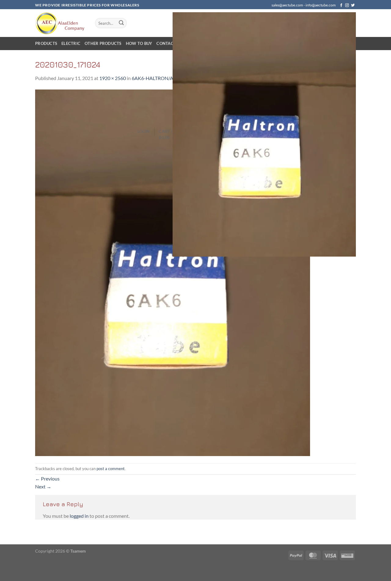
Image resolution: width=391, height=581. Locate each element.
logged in (79, 516)
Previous (47, 478)
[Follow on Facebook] (341, 5)
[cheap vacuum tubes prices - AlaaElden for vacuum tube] (60, 23)
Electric (70, 43)
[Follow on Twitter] (353, 5)
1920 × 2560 (112, 78)
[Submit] (121, 23)
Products (46, 43)
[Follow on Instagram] (347, 5)
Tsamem (78, 551)
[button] (143, 131)
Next (43, 486)
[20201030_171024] (172, 272)
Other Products (103, 43)
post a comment (111, 468)
